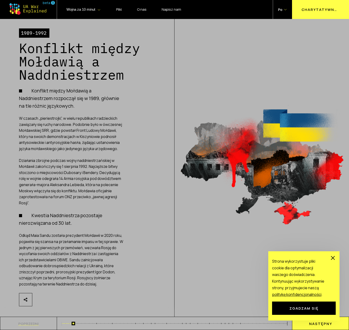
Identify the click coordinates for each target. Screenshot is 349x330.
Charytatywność (323, 9)
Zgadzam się (304, 308)
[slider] (73, 323)
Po (280, 9)
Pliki (119, 9)
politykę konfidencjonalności (296, 294)
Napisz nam (171, 9)
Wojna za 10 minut (80, 9)
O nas (141, 9)
